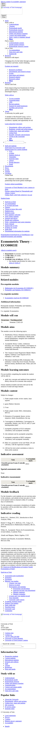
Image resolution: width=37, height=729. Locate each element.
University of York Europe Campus (16, 640)
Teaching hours (10, 607)
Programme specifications (21, 588)
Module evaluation (19, 594)
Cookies (7, 719)
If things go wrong (11, 227)
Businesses (8, 667)
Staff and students (10, 146)
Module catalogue (19, 592)
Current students (10, 658)
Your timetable (13, 598)
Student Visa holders (11, 603)
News (7, 168)
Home (3, 235)
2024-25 (11, 263)
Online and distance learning (14, 683)
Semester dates (9, 708)
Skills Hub (8, 229)
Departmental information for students (17, 231)
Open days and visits (11, 691)
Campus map (9, 633)
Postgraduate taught (11, 680)
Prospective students (11, 656)
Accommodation (10, 203)
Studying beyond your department (24, 590)
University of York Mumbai (14, 638)
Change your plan (15, 583)
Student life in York (11, 226)
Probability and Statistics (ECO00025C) (18, 290)
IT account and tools (11, 205)
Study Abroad (9, 224)
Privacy (7, 717)
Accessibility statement (18, 2)
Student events (9, 213)
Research (8, 55)
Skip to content (6, 2)
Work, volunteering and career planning (18, 222)
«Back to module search (8, 250)
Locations (8, 173)
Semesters (8, 577)
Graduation (8, 611)
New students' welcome (12, 215)
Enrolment (8, 579)
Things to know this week (13, 209)
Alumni (7, 171)
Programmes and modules (13, 236)
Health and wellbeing (12, 220)
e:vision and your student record (19, 596)
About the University (12, 699)
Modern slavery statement (13, 721)
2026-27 (17, 263)
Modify (7, 726)
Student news (9, 211)
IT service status (10, 707)
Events (7, 170)
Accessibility (9, 723)
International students (12, 660)
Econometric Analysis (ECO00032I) (17, 298)
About (7, 111)
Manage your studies (11, 581)
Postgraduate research (12, 681)
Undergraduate (10, 678)
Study (7, 21)
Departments (9, 166)
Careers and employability (13, 687)
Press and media (10, 669)
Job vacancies (9, 705)
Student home (5, 198)
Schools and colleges (11, 662)
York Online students (12, 216)
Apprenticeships (10, 685)
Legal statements (10, 715)
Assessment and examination (14, 576)
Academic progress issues (13, 601)
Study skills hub (10, 605)
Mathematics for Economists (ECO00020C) (19, 288)
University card (10, 609)
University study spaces (16, 600)
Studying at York (10, 202)
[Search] (25, 142)
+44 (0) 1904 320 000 (12, 636)
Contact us (8, 635)
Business (8, 82)
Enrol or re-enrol (14, 585)
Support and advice (11, 218)
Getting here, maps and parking (15, 703)
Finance (7, 207)
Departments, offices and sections (16, 701)
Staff (6, 664)
